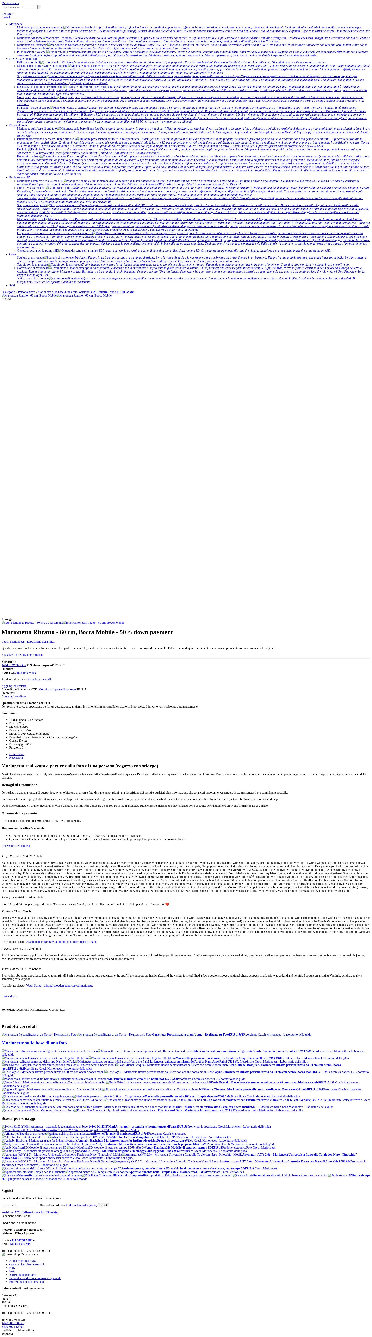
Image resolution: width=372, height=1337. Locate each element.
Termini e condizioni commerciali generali (35, 1278)
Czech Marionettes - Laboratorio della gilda (28, 641)
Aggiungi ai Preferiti (14, 686)
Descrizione (16, 754)
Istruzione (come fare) (22, 1274)
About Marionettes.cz (22, 1260)
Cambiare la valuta (25, 672)
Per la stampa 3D (19, 177)
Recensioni (16, 757)
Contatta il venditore (14, 696)
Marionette (15, 24)
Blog (12, 1267)
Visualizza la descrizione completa (22, 654)
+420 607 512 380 (21, 1240)
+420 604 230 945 (19, 1243)
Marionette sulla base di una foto (58, 292)
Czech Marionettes (174, 1133)
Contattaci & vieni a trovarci (26, 1264)
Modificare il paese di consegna (58, 689)
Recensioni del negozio (16, 845)
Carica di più (9, 996)
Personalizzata (18, 125)
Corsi (12, 254)
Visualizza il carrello (40, 679)
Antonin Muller (129, 1130)
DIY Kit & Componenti (23, 58)
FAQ (12, 1271)
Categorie (9, 292)
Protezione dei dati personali (26, 1281)
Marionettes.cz (10, 3)
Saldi (12, 285)
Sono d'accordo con (69, 1205)
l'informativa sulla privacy (82, 1205)
